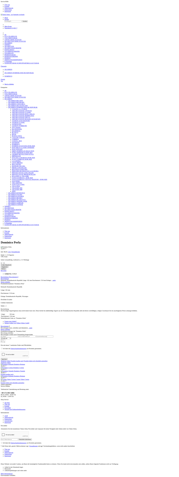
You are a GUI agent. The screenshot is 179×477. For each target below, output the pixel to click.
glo (5, 90)
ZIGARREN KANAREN (16, 196)
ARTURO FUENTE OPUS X (21, 117)
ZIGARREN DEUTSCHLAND (18, 105)
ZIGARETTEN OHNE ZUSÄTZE (15, 97)
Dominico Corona (18, 367)
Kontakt (6, 6)
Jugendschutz (8, 421)
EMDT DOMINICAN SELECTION (23, 151)
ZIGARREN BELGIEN (15, 100)
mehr (54, 280)
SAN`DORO (16, 181)
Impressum (7, 11)
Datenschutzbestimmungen (18, 348)
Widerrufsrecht (8, 8)
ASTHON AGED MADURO (21, 121)
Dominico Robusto (19, 364)
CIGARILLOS (9, 215)
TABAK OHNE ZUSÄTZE (13, 95)
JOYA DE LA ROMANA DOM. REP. (23, 157)
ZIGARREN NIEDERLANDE (17, 201)
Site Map (7, 403)
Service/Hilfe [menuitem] (7, 6)
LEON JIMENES (17, 163)
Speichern (4, 359)
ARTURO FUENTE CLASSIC (21, 112)
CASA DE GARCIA (18, 137)
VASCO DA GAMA (18, 184)
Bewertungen (13, 277)
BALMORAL (16, 131)
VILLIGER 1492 (17, 188)
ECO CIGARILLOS (10, 92)
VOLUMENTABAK (10, 94)
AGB (6, 416)
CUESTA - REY (17, 141)
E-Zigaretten (8, 223)
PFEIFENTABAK (10, 216)
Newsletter (7, 408)
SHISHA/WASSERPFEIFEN (13, 221)
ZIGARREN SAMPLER (15, 203)
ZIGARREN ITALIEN (15, 194)
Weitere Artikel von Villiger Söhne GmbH (16, 323)
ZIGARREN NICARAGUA (17, 199)
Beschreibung (5, 277)
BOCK (14, 134)
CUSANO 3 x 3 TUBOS (19, 109)
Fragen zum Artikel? (10, 321)
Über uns (7, 4)
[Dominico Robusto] (7, 364)
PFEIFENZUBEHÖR (11, 218)
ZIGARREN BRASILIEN (16, 102)
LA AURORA (16, 161)
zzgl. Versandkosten (14, 252)
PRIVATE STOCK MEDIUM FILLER (24, 174)
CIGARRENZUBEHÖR (12, 213)
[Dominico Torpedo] (7, 371)
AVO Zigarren (16, 127)
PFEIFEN (7, 220)
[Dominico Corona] (7, 367)
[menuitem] (91, 5)
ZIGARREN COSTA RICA (16, 104)
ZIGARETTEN (9, 208)
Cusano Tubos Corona (22, 379)
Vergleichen (4, 267)
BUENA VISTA (17, 136)
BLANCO (15, 132)
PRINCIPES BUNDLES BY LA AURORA (25, 171)
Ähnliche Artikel (6, 361)
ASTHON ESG (16, 124)
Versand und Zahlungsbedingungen (14, 409)
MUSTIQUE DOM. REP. (19, 169)
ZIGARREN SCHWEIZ (15, 204)
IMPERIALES (16, 156)
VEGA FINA (16, 186)
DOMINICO (16, 144)
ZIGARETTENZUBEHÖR (12, 209)
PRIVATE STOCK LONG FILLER (23, 173)
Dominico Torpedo (19, 371)
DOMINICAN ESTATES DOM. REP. (23, 146)
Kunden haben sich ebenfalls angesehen (35, 361)
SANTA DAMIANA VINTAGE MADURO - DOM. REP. (29, 179)
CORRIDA (15, 139)
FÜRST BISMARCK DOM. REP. (22, 152)
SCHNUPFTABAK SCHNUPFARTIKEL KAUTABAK (21, 225)
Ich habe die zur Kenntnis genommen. (22, 348)
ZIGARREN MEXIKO (15, 198)
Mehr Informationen (7, 473)
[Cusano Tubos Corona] (8, 379)
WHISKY (7, 206)
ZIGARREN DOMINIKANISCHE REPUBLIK (22, 107)
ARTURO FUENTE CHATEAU (22, 110)
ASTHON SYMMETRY (19, 126)
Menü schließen (9, 84)
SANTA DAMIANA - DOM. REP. (22, 178)
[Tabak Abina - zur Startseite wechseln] (12, 14)
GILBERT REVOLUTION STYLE (23, 154)
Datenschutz (8, 10)
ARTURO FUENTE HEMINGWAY (23, 116)
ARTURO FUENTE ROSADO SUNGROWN (26, 119)
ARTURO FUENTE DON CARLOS (23, 114)
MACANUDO (16, 164)
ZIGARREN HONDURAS (16, 193)
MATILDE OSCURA (18, 166)
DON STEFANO (17, 149)
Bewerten (3, 270)
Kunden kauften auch (17, 361)
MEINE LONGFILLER (19, 168)
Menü (6, 18)
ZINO (14, 191)
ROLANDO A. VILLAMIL (20, 176)
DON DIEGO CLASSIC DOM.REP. (23, 147)
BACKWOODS (17, 129)
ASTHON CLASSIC (18, 122)
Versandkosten (33, 446)
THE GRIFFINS (17, 183)
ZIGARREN (8, 99)
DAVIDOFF (15, 142)
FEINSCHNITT (9, 211)
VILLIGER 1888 (17, 189)
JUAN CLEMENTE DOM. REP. (22, 159)
